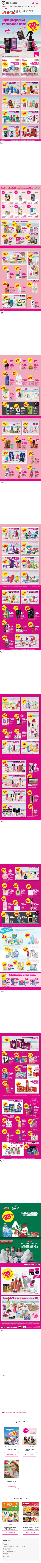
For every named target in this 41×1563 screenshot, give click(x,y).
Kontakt (6, 1556)
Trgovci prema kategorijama (14, 1546)
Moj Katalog (11, 2)
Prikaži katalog (11, 1454)
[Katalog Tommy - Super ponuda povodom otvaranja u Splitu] (30, 1512)
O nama (6, 1554)
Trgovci (6, 1544)
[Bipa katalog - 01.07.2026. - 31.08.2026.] (29, 1436)
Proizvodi (7, 1549)
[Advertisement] (20, 164)
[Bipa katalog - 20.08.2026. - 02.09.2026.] (11, 1436)
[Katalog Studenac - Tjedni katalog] (10, 1512)
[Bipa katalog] (11, 1469)
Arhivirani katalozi (10, 1551)
